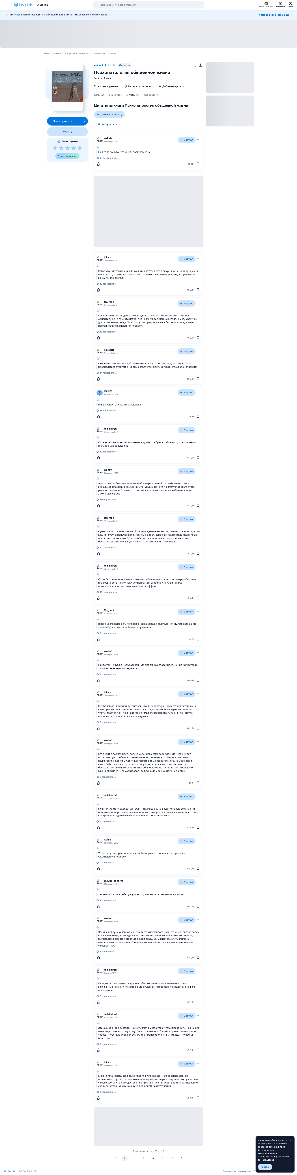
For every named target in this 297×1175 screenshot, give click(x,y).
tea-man (109, 302)
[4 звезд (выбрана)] (105, 65)
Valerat (108, 391)
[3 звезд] (67, 148)
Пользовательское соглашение (237, 1171)
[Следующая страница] (181, 1158)
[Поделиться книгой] (200, 65)
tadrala (108, 138)
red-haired (110, 428)
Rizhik (107, 839)
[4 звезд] (73, 148)
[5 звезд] (79, 148)
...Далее (270, 1159)
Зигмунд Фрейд (102, 78)
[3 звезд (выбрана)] (102, 65)
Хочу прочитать (64, 121)
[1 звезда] (55, 148)
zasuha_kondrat (113, 880)
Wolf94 (108, 469)
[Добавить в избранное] (194, 65)
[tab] (99, 95)
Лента (44, 4)
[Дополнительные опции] (84, 121)
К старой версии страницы (274, 14)
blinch (107, 257)
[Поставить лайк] (98, 164)
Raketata (109, 350)
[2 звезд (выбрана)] (100, 65)
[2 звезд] (61, 148)
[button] (67, 86)
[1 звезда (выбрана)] (97, 65)
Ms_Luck (109, 610)
